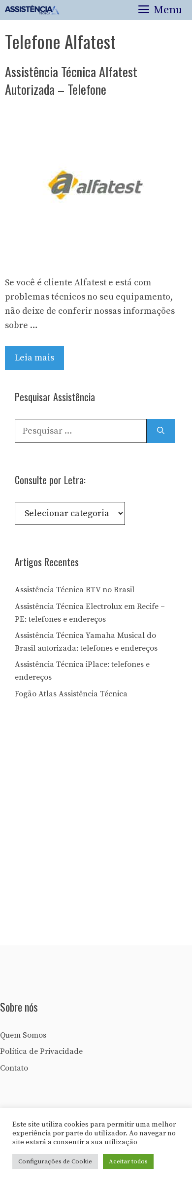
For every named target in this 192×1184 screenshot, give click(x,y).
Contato (14, 1068)
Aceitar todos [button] (128, 1161)
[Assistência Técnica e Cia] (32, 10)
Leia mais (34, 357)
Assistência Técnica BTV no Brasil (74, 590)
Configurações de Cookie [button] (55, 1161)
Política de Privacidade (41, 1051)
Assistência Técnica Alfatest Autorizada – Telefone (71, 80)
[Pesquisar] (161, 431)
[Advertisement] (96, 825)
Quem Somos (23, 1035)
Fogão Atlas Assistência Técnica (71, 694)
